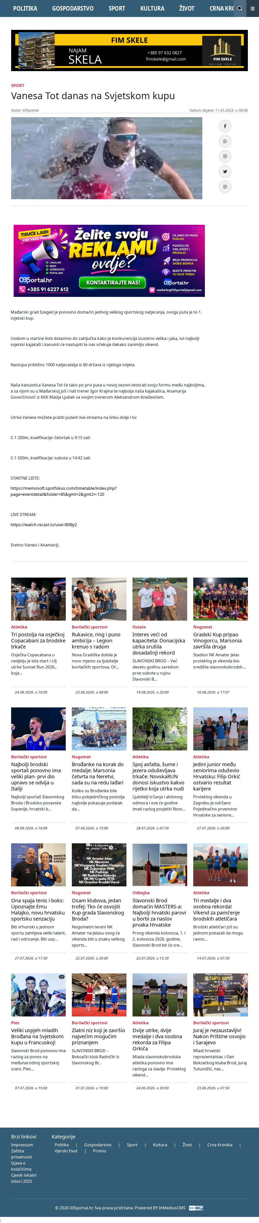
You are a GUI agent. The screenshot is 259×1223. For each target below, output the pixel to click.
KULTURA (152, 8)
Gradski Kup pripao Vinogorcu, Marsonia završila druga (217, 640)
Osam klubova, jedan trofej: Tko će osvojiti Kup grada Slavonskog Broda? (98, 909)
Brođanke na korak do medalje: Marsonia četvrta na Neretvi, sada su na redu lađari (98, 773)
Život (187, 1145)
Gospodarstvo (98, 1145)
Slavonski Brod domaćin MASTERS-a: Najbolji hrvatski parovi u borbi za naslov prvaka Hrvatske (159, 912)
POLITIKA (25, 8)
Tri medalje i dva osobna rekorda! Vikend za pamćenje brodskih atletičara (216, 909)
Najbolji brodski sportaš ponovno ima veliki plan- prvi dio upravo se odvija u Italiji (36, 776)
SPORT (117, 8)
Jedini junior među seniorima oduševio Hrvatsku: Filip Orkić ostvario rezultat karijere (216, 776)
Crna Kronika (219, 1145)
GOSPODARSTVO (73, 8)
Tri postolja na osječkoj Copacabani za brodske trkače (38, 640)
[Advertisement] (230, 298)
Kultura (160, 1145)
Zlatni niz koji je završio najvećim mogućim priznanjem (98, 1036)
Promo (99, 1151)
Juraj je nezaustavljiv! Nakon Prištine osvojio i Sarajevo (219, 1036)
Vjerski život (66, 1151)
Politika (62, 1145)
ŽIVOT (187, 8)
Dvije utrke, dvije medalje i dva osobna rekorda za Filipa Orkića (157, 1039)
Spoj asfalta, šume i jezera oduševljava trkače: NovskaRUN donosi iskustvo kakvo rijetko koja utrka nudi (158, 776)
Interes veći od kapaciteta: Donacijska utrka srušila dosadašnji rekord (159, 643)
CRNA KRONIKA (229, 8)
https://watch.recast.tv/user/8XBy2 (44, 524)
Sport (132, 1145)
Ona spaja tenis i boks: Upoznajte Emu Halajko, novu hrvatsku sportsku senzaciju (38, 909)
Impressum (22, 1145)
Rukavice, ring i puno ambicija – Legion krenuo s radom (96, 640)
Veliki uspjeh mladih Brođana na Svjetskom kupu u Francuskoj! (37, 1036)
